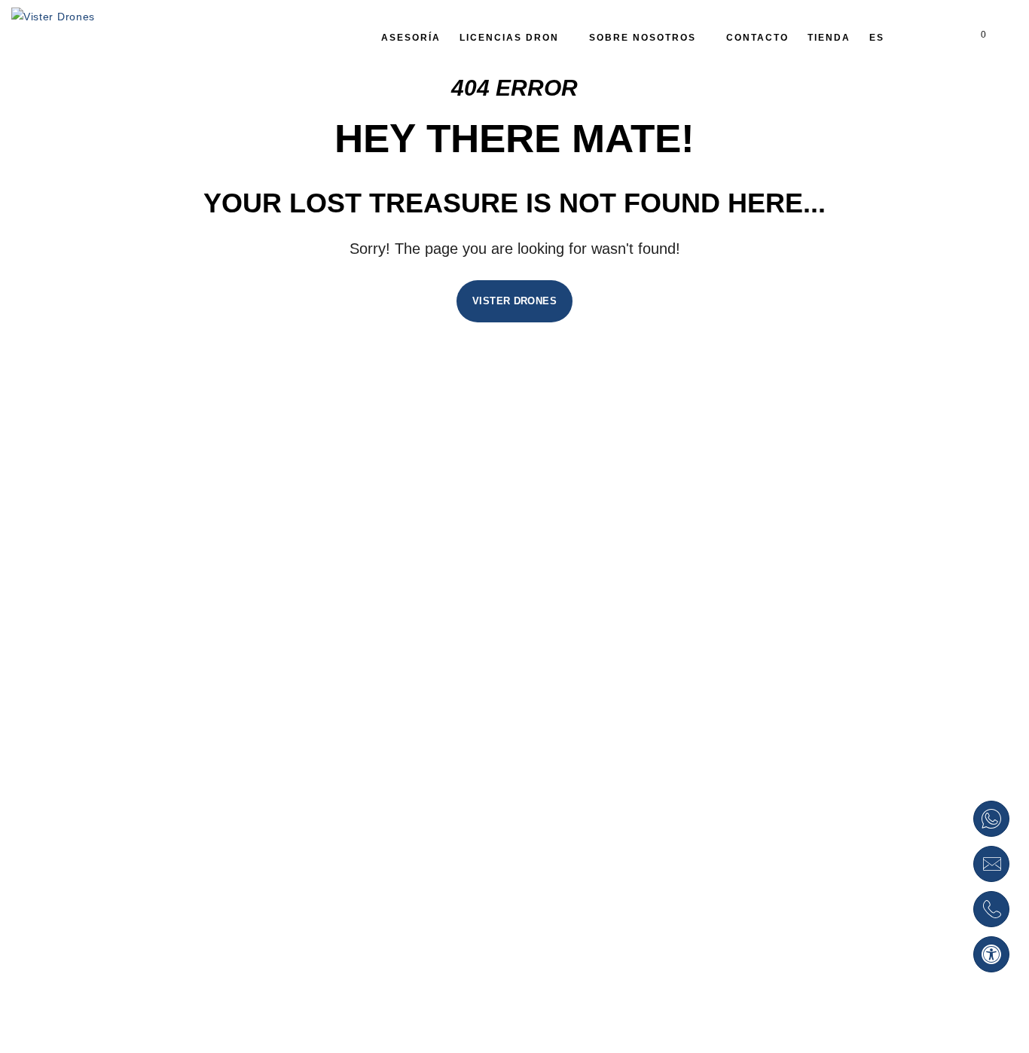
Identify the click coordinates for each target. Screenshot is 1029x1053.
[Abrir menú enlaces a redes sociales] (943, 37)
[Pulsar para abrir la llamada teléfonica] (991, 909)
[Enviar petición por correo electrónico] (991, 864)
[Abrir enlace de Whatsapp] (991, 819)
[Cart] (971, 37)
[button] (991, 954)
